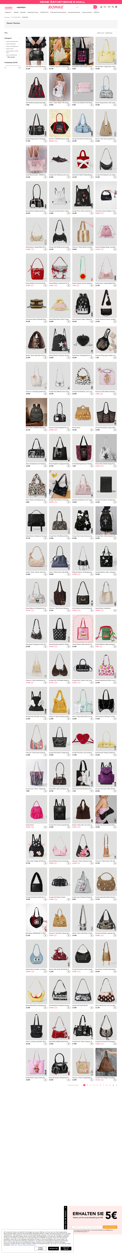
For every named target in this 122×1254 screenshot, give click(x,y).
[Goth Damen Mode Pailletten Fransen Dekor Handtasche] (106, 195)
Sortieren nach (100, 33)
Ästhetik (16, 12)
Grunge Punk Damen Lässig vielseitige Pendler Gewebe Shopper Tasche (106, 427)
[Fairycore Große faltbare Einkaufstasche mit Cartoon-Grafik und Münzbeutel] (106, 376)
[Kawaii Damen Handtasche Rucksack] (36, 520)
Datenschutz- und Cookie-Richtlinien (93, 1230)
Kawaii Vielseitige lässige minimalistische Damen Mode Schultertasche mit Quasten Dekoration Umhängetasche (105, 247)
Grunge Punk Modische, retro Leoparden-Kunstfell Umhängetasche (82, 391)
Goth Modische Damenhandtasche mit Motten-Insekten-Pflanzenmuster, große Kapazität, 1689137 (83, 608)
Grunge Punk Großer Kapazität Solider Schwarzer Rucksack (59, 825)
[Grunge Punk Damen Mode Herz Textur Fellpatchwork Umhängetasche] (36, 881)
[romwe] (55, 6)
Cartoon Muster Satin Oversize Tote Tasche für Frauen (83, 644)
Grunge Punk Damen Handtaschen (105, 500)
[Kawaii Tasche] (83, 412)
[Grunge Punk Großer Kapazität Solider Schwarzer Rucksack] (59, 809)
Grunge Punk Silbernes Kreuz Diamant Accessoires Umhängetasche (59, 391)
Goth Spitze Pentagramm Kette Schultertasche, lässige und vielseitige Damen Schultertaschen (36, 644)
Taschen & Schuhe (87, 12)
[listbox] (101, 6)
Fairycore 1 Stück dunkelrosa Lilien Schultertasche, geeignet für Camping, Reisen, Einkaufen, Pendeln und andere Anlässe (83, 861)
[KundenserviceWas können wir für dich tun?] (113, 7)
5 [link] (97, 1085)
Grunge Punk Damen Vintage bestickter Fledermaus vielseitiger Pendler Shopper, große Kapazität (59, 752)
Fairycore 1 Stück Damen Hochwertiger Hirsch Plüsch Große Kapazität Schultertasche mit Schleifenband (83, 247)
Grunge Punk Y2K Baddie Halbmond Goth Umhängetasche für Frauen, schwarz (59, 680)
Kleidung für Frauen (33, 12)
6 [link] (100, 1085)
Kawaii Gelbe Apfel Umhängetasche (36, 1005)
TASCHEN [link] (25, 17)
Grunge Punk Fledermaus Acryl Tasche (59, 175)
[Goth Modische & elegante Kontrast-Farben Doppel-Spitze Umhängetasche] (59, 990)
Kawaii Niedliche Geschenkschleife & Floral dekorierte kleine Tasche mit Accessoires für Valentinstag (36, 283)
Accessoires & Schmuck (74, 12)
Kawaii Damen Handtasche (103, 608)
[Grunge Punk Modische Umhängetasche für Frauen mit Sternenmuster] (59, 484)
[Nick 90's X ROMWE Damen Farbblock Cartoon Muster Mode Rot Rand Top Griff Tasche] (59, 123)
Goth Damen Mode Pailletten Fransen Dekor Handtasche (105, 211)
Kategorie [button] (8, 38)
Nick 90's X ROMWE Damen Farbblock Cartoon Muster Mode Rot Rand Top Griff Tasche (59, 139)
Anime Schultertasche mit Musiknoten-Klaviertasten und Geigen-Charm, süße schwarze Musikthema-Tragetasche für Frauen (36, 463)
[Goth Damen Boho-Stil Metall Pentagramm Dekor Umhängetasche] (36, 304)
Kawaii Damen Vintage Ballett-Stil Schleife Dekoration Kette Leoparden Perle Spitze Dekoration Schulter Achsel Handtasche (36, 247)
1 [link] (84, 1085)
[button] (45, 69)
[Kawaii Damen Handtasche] (106, 593)
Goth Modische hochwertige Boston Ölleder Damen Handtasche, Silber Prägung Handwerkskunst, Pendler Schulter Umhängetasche (36, 66)
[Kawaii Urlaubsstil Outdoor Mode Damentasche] (106, 881)
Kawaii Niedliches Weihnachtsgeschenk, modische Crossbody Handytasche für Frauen (105, 644)
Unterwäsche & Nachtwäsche (58, 12)
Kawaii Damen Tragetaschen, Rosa (105, 66)
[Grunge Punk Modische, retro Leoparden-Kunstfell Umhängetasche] (83, 376)
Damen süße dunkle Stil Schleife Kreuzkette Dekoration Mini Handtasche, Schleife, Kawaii (59, 969)
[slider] (5, 65)
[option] (12, 41)
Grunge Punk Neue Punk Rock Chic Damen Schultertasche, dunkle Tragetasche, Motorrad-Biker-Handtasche (83, 139)
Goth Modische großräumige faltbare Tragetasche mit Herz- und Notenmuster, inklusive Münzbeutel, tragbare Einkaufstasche (36, 102)
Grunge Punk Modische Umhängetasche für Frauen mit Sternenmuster (59, 500)
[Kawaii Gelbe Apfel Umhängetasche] (36, 990)
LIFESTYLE (96, 12)
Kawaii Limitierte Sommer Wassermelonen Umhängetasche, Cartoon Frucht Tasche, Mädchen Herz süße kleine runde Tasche (83, 283)
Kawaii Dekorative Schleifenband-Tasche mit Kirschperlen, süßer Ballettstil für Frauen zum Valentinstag (59, 1077)
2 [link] (87, 1085)
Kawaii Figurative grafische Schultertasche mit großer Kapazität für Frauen (59, 644)
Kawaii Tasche (76, 427)
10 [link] (113, 1085)
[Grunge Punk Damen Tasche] (59, 881)
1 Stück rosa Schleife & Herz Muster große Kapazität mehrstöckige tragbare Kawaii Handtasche (82, 102)
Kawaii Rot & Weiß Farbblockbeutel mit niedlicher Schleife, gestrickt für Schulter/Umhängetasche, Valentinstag (83, 175)
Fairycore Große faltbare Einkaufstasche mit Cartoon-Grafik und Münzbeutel (106, 391)
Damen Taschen (13, 23)
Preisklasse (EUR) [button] (11, 62)
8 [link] (106, 1085)
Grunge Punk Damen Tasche (57, 897)
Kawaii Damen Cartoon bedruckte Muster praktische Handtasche (36, 1077)
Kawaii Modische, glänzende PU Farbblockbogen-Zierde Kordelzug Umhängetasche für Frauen (59, 283)
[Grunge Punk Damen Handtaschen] (106, 484)
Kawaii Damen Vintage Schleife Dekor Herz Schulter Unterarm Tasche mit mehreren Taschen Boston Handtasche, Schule (106, 752)
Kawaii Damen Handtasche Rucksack (36, 536)
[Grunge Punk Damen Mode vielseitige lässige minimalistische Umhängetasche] (83, 954)
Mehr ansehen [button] (11, 57)
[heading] (12, 48)
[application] (111, 33)
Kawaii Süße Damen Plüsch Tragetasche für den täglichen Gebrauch (59, 319)
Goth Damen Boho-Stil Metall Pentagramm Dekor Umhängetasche (36, 319)
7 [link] (103, 1085)
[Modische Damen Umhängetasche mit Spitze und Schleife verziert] (83, 556)
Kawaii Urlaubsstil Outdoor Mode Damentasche (105, 897)
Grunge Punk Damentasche (80, 1005)
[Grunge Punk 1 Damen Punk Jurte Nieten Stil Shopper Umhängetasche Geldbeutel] (83, 665)
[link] (61, 2)
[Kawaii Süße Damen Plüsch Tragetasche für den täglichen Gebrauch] (59, 304)
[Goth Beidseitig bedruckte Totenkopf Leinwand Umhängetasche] (83, 448)
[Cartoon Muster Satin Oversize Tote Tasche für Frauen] (83, 629)
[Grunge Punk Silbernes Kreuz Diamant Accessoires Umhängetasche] (59, 376)
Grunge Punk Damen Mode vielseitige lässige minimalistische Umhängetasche (82, 969)
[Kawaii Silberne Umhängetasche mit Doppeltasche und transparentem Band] (36, 593)
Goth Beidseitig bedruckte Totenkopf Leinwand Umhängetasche (82, 463)
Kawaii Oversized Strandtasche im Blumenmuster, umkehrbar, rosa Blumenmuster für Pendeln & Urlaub (82, 788)
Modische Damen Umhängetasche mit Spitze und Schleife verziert (83, 572)
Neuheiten (23, 12)
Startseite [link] (7, 17)
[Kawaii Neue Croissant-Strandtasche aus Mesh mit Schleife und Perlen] (106, 954)
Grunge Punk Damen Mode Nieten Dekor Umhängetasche (105, 825)
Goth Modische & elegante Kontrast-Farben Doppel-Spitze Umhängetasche (59, 1005)
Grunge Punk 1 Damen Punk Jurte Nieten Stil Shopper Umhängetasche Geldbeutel (82, 680)
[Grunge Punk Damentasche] (83, 990)
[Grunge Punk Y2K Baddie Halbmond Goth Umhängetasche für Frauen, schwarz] (59, 665)
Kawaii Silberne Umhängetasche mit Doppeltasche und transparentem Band (36, 608)
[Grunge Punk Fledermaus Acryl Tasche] (59, 159)
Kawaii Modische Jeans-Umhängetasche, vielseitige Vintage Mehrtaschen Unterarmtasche (59, 861)
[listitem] (36, 53)
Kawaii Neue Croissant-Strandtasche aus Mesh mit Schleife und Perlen (105, 969)
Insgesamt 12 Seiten (73, 1085)
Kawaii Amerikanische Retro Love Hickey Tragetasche (105, 680)
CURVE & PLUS (44, 12)
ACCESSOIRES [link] (16, 17)
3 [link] (90, 1085)
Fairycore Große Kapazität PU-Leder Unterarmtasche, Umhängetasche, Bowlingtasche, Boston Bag (59, 427)
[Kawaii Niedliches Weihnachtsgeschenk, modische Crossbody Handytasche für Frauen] (106, 629)
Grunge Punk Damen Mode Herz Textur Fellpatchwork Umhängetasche (36, 897)
